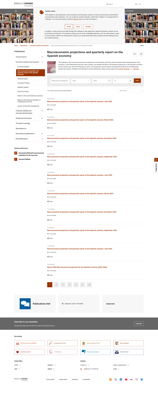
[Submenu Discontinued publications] (42, 133)
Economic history (23, 91)
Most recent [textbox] (123, 90)
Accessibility (86, 379)
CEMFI (16, 365)
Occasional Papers (24, 83)
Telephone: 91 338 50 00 (91, 369)
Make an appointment (120, 365)
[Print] (141, 54)
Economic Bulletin (23, 67)
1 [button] (50, 285)
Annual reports (21, 57)
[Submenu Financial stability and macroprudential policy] (42, 110)
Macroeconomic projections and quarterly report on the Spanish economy (28, 72)
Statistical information (24, 118)
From (95, 81)
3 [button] (64, 285)
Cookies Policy (77, 19)
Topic (74, 81)
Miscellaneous (21, 128)
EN (136, 4)
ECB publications (22, 139)
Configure (88, 26)
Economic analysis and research (39, 45)
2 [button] (57, 285)
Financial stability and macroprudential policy (24, 112)
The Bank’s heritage (23, 123)
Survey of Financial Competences (28, 106)
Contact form (110, 304)
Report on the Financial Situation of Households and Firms (29, 101)
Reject (78, 26)
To (115, 81)
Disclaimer (75, 379)
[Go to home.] (23, 4)
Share (51, 109)
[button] (82, 284)
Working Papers (23, 79)
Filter (137, 80)
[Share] (134, 54)
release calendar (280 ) (129, 69)
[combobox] (131, 91)
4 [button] (70, 285)
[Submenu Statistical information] (42, 118)
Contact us (83, 365)
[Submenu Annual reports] (42, 57)
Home (16, 45)
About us (30, 11)
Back (142, 45)
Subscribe (139, 323)
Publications (23, 45)
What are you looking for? (60, 81)
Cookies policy (63, 379)
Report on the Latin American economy (30, 96)
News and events (127, 11)
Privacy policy (50, 379)
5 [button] (77, 285)
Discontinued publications (25, 134)
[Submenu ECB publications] (42, 138)
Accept (69, 26)
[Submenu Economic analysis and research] (42, 62)
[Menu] (16, 11)
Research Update (23, 87)
